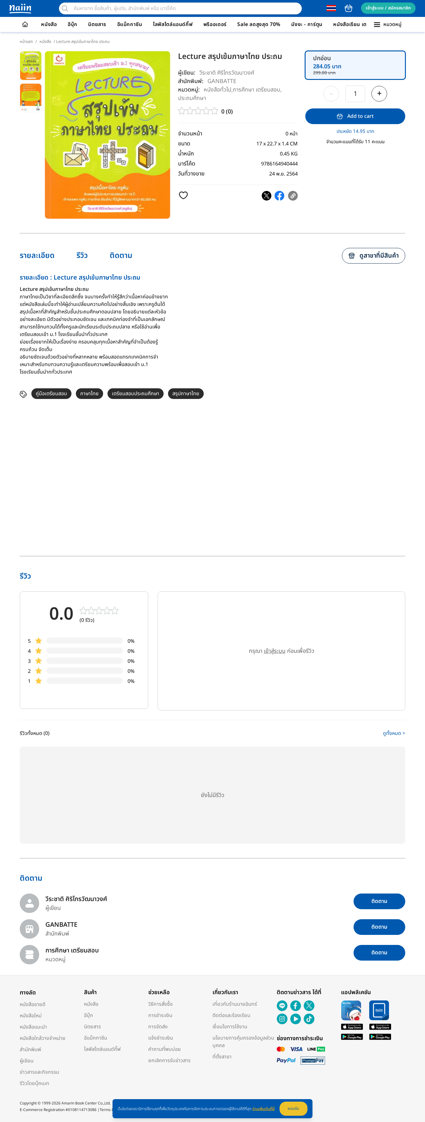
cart (348, 8)
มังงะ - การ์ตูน (307, 24)
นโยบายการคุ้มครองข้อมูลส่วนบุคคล (243, 1041)
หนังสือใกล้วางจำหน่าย (43, 1038)
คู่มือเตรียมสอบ (51, 393)
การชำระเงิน (160, 1015)
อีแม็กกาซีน (129, 24)
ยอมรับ (293, 1108)
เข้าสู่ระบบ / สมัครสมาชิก (388, 8)
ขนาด (184, 143)
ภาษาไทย (89, 393)
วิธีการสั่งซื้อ (160, 1004)
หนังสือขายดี (32, 1004)
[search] (65, 8)
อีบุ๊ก (72, 24)
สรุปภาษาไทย (185, 393)
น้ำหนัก (186, 153)
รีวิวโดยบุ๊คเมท (34, 1083)
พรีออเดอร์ (215, 24)
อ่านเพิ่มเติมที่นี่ (263, 1109)
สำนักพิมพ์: (190, 81)
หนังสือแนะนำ (33, 1027)
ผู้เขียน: (186, 73)
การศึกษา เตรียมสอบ (256, 89)
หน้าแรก (26, 42)
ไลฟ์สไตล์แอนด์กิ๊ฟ (172, 24)
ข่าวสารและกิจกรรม (39, 1072)
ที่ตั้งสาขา (222, 1057)
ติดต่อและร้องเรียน (231, 1015)
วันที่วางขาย (191, 174)
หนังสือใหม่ (31, 1016)
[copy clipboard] (293, 196)
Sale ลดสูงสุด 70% (259, 24)
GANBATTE (221, 81)
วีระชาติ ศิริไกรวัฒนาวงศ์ (226, 73)
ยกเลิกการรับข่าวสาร (169, 1060)
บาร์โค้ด (186, 164)
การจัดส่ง (158, 1026)
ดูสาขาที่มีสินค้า (379, 255)
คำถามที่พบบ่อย (164, 1049)
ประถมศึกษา (192, 98)
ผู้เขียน (27, 1061)
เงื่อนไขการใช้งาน (229, 1026)
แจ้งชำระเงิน (160, 1038)
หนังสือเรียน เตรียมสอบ (359, 24)
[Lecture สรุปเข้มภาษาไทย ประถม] (266, 196)
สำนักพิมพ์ (30, 1049)
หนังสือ (49, 24)
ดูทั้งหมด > (394, 733)
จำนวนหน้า (190, 133)
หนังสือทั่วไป (217, 89)
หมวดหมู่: (189, 90)
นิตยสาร (97, 24)
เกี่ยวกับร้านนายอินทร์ (234, 1004)
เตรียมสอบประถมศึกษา (135, 393)
